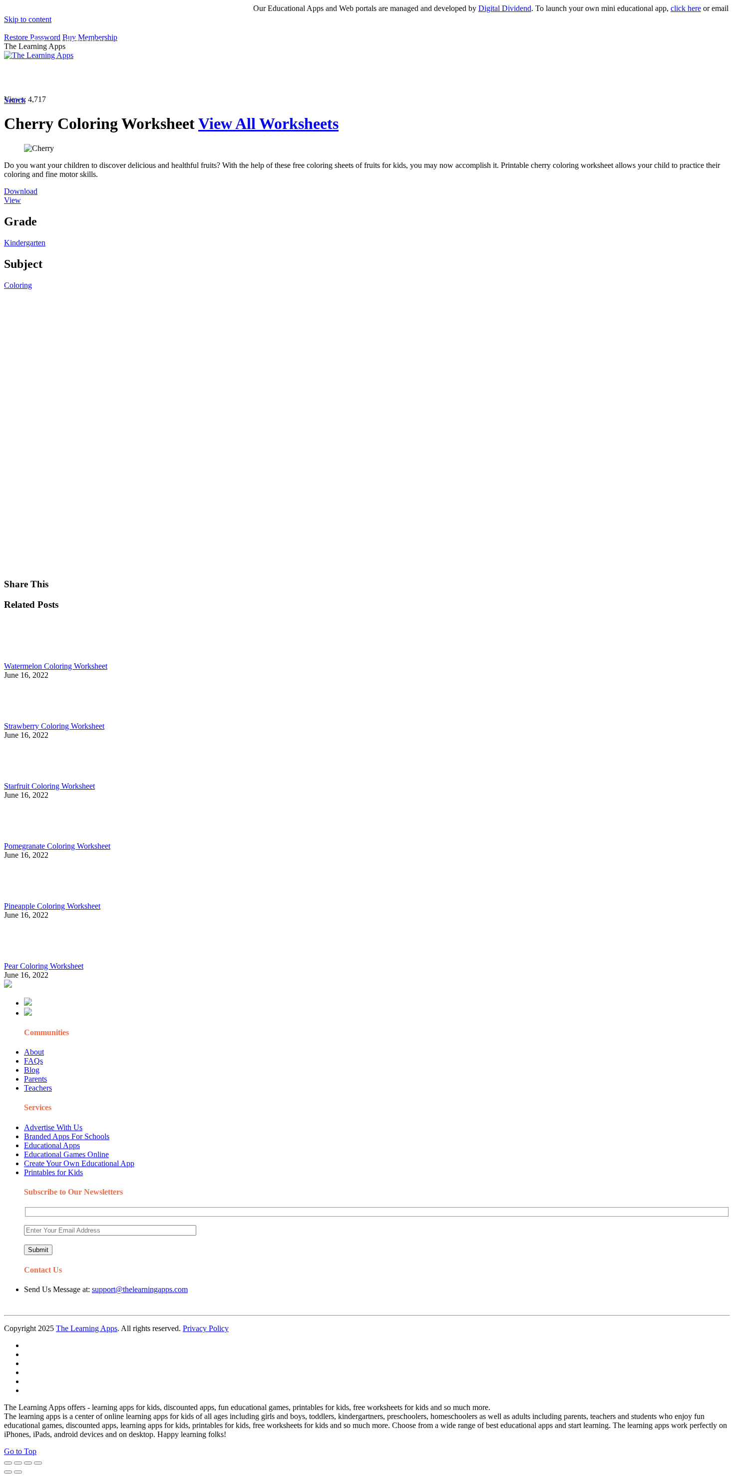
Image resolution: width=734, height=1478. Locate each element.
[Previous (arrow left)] (8, 1472)
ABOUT (219, 77)
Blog (31, 1070)
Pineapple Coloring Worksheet (52, 906)
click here (669, 8)
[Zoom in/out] (38, 1463)
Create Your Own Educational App (79, 1163)
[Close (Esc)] (8, 1463)
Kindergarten (24, 242)
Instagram (372, 77)
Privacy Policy (206, 1328)
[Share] (18, 1463)
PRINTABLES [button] (85, 77)
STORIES (182, 77)
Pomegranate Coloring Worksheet (57, 846)
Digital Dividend (488, 8)
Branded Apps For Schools (66, 1136)
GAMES (137, 77)
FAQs (33, 1061)
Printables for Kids (53, 1172)
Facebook (473, 77)
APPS (37, 77)
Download (20, 191)
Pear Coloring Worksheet (43, 966)
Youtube (407, 77)
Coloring (18, 285)
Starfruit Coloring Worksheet (49, 786)
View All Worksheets (268, 123)
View (12, 200)
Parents (35, 1079)
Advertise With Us (53, 1127)
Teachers (38, 1088)
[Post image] (31, 657)
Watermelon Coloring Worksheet (55, 666)
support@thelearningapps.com (140, 1289)
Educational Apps (52, 1145)
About (34, 1052)
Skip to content (27, 19)
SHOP (296, 77)
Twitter (439, 77)
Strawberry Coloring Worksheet (54, 726)
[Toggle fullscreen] (28, 1463)
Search (506, 77)
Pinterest (336, 77)
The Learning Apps (86, 1328)
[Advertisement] (303, 360)
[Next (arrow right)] (18, 1472)
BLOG (259, 77)
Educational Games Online (66, 1154)
